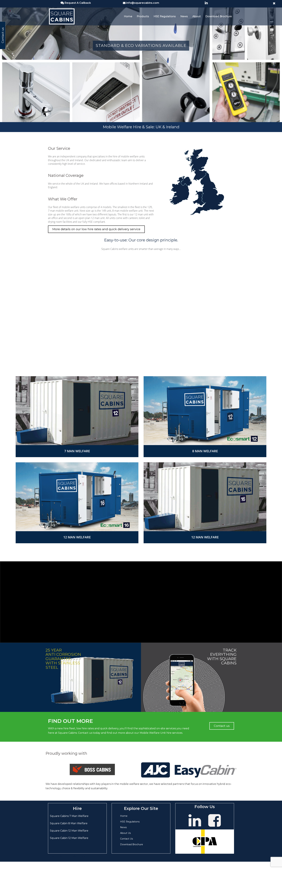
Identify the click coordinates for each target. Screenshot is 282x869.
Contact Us (126, 838)
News (184, 16)
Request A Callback (78, 2)
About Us (125, 833)
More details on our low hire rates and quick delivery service (96, 229)
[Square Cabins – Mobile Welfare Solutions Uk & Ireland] (62, 16)
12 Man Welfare (77, 537)
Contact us (222, 726)
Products (143, 16)
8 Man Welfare (205, 451)
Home (128, 16)
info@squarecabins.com (142, 2)
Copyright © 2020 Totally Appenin (67, 856)
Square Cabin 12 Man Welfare (69, 830)
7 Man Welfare (77, 451)
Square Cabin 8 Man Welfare (68, 823)
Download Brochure (218, 16)
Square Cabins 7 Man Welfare (69, 816)
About (196, 16)
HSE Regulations (165, 16)
